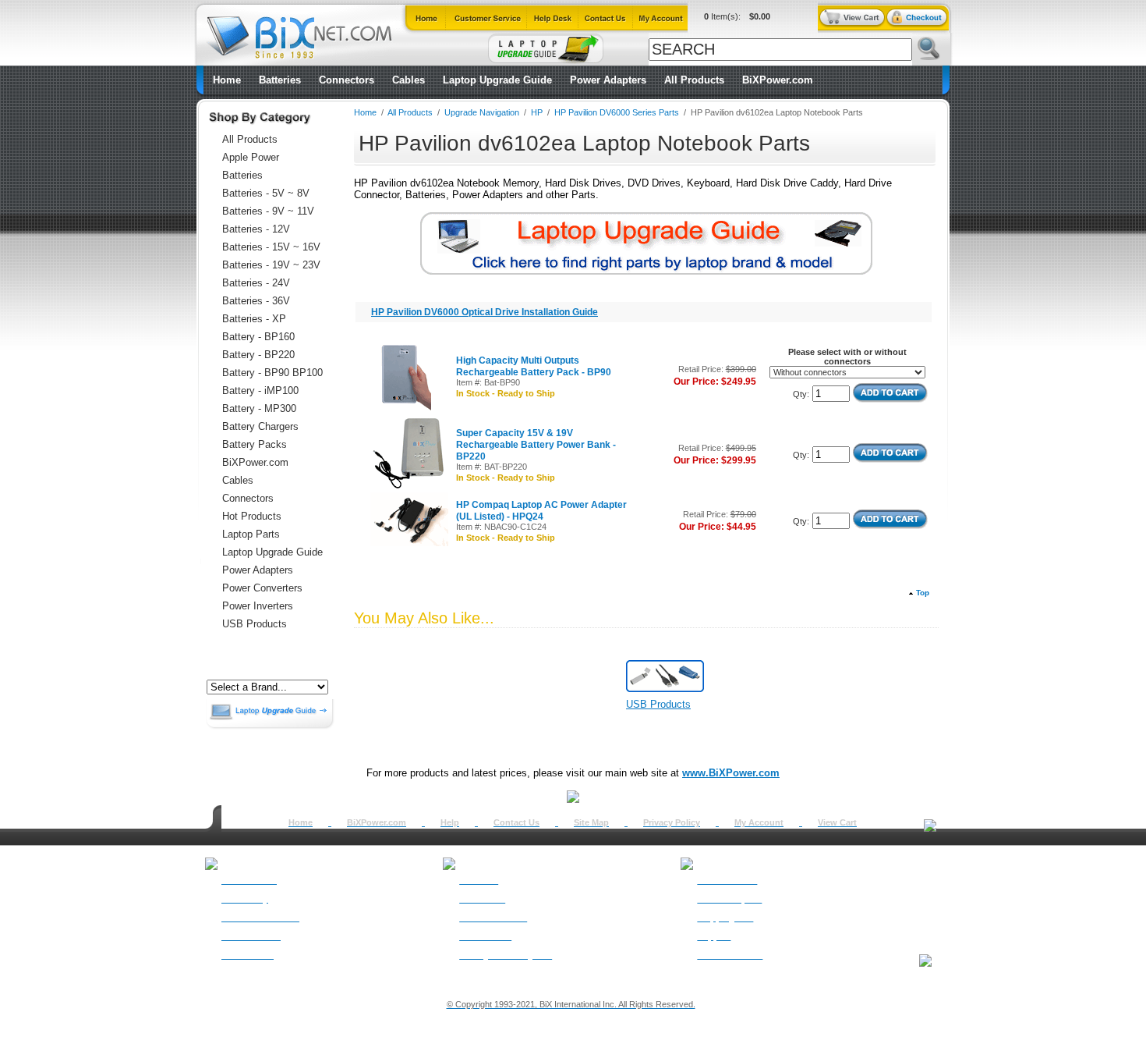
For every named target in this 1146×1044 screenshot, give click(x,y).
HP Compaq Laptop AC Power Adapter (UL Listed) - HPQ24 (541, 510)
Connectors (346, 80)
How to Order (249, 880)
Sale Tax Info (247, 955)
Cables (408, 80)
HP (537, 112)
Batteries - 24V (256, 283)
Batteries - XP (254, 319)
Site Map (591, 822)
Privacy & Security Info (505, 955)
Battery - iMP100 (260, 390)
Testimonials (485, 936)
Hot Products (251, 516)
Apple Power (250, 157)
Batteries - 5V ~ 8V (265, 193)
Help (449, 822)
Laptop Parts (251, 534)
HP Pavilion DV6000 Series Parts (616, 112)
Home (227, 80)
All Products (694, 80)
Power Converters (262, 588)
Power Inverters (257, 606)
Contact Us (516, 822)
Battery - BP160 (258, 337)
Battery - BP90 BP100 (272, 372)
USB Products (254, 624)
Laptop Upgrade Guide (497, 80)
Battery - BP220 (258, 354)
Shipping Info (725, 917)
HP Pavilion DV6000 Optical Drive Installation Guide (484, 312)
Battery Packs (254, 444)
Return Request (729, 899)
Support (713, 936)
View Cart (837, 822)
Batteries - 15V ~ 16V (271, 247)
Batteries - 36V (256, 301)
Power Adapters (608, 80)
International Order (260, 917)
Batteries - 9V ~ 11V (268, 211)
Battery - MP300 (259, 408)
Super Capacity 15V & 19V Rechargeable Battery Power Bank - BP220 (536, 445)
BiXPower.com (777, 80)
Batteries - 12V (256, 229)
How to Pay (244, 899)
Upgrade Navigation (481, 112)
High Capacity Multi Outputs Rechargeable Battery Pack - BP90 (533, 366)
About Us (478, 880)
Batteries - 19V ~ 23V (271, 265)
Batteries (280, 80)
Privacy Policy (671, 822)
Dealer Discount (729, 955)
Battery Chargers (260, 426)
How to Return (727, 880)
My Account (758, 822)
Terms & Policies (493, 917)
